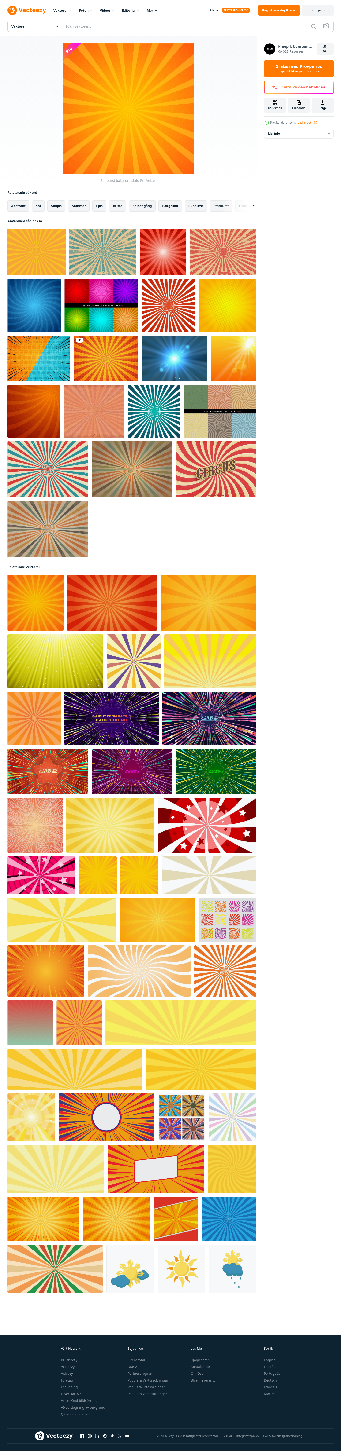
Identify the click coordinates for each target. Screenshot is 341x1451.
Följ (325, 51)
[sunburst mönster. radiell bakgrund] (34, 718)
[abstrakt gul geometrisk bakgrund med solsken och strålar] (31, 1117)
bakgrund (170, 206)
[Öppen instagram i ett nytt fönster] (90, 1436)
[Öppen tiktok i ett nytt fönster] (112, 1436)
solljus (56, 206)
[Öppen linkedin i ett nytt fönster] (97, 1436)
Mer (150, 10)
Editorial (128, 10)
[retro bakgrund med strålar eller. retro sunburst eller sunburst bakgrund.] (55, 1269)
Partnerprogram (140, 1373)
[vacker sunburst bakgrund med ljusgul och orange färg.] (106, 358)
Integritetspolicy (247, 1436)
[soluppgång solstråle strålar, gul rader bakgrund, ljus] (55, 1169)
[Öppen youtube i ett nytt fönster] (127, 1436)
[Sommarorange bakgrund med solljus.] (233, 358)
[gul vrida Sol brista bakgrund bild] (139, 971)
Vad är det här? (307, 122)
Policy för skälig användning (282, 1436)
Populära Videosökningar (147, 1394)
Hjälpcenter (200, 1360)
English (270, 1360)
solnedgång (142, 206)
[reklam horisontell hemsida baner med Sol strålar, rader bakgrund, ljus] (209, 875)
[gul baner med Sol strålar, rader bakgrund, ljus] (61, 920)
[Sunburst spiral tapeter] (33, 411)
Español (270, 1366)
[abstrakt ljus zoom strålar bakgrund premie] (111, 718)
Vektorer (60, 10)
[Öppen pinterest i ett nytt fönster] (105, 1436)
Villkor (228, 1436)
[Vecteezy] (26, 10)
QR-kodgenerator (74, 1414)
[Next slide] (249, 206)
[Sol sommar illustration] (181, 1269)
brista (117, 206)
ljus (99, 206)
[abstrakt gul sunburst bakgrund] (210, 661)
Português (272, 1373)
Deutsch (270, 1380)
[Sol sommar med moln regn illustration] (232, 1269)
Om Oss (197, 1373)
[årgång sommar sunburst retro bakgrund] (30, 1022)
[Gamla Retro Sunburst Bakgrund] (132, 469)
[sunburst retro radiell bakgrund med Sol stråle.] (79, 1022)
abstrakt (18, 206)
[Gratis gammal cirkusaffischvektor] (216, 469)
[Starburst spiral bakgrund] (34, 305)
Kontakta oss (201, 1366)
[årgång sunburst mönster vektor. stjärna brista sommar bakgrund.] (134, 661)
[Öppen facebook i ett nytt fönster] (82, 1436)
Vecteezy (68, 1366)
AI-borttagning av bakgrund (83, 1407)
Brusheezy (69, 1360)
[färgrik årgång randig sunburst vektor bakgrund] (181, 1117)
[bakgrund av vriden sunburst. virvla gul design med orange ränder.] (139, 875)
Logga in (318, 10)
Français (270, 1387)
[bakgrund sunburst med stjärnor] (207, 825)
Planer (215, 10)
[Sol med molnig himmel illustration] (130, 1269)
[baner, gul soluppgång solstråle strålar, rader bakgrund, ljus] (180, 1022)
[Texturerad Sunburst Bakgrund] (94, 411)
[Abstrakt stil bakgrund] (174, 358)
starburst (221, 206)
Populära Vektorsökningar (148, 1380)
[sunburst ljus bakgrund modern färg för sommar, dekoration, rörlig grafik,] (35, 825)
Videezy (67, 1373)
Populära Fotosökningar (146, 1387)
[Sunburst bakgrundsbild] (35, 603)
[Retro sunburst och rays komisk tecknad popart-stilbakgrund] (47, 469)
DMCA (132, 1366)
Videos (105, 10)
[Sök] (313, 26)
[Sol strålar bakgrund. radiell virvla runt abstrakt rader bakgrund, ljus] (232, 1169)
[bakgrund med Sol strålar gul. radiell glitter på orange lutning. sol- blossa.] (208, 603)
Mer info (274, 133)
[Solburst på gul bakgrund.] (227, 305)
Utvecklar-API (71, 1394)
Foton (84, 10)
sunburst (195, 206)
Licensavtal (136, 1360)
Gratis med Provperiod (298, 68)
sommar (79, 206)
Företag (67, 1380)
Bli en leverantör (204, 1380)
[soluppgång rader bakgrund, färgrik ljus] (232, 1117)
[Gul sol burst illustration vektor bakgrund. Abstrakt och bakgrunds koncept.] (36, 252)
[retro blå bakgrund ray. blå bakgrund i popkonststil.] (229, 1219)
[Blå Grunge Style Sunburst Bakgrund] (102, 252)
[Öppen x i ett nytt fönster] (120, 1436)
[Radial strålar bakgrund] (168, 305)
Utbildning (69, 1387)
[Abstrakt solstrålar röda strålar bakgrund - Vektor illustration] (163, 252)
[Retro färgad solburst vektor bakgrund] (47, 529)
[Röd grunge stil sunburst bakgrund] (223, 252)
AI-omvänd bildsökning (79, 1400)
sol (38, 206)
